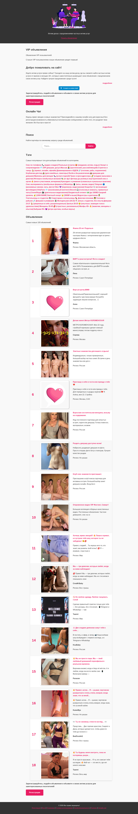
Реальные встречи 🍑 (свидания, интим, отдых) (79, 165)
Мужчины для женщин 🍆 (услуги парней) (52, 176)
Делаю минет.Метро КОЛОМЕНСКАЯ (88, 320)
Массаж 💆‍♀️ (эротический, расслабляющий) (79, 168)
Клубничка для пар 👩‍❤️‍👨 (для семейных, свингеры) (47, 173)
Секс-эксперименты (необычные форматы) (45, 184)
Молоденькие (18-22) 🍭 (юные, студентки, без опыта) (80, 201)
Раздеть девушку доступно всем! (87, 443)
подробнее (107, 83)
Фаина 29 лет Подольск (83, 228)
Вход (43, 808)
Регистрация (34, 102)
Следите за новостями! (70, 88)
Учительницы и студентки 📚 (38, 198)
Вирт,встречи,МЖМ (81, 290)
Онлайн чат (102, 808)
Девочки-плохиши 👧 (87, 198)
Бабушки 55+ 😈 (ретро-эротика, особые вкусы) (54, 209)
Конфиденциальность (81, 808)
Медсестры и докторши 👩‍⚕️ (88, 195)
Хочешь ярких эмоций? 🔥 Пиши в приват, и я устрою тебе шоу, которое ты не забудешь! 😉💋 (91, 538)
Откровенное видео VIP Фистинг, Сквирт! (91, 505)
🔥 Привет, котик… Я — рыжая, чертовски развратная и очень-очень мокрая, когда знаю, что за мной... (91, 692)
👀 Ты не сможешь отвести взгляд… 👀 (90, 722)
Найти (90, 146)
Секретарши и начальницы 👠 (64, 198)
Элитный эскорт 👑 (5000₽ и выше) (62, 195)
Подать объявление (69, 38)
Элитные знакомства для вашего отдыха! (91, 351)
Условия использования (64, 808)
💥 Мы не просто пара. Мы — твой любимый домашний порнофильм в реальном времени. (88, 661)
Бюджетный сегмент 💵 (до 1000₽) (83, 192)
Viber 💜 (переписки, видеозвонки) (69, 187)
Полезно (94, 808)
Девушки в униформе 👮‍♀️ (46, 201)
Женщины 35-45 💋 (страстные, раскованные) (59, 206)
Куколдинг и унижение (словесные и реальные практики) (86, 181)
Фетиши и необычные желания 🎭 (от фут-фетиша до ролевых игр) (63, 179)
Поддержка (51, 808)
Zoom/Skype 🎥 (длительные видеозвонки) (49, 192)
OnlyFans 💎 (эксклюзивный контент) (53, 190)
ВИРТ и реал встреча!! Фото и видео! (89, 259)
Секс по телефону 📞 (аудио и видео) (42, 165)
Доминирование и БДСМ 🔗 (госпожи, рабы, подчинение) (81, 170)
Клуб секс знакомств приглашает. (87, 474)
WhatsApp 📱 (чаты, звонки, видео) (79, 184)
